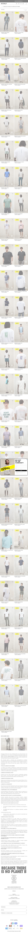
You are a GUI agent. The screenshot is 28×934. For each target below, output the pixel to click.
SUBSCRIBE (21, 470)
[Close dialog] (26, 459)
